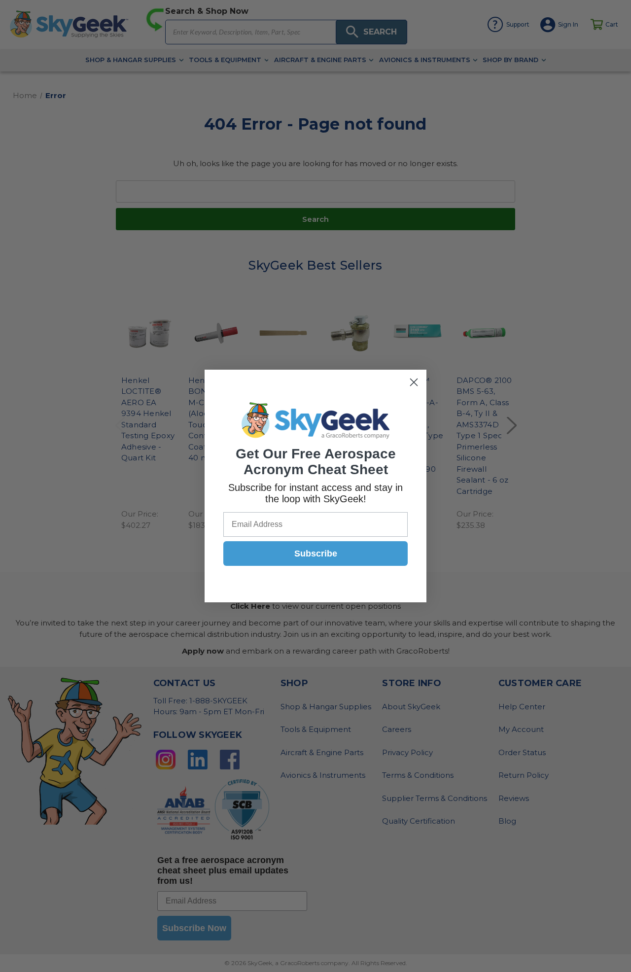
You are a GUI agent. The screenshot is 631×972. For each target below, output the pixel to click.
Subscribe (315, 553)
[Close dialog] (413, 382)
